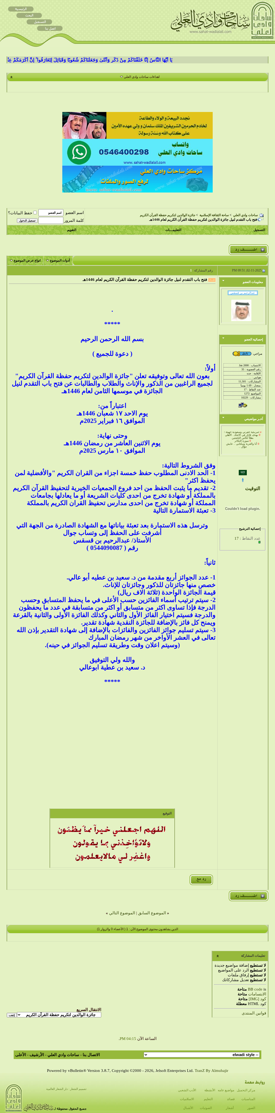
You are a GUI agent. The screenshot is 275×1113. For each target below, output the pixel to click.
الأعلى (20, 1055)
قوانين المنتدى (254, 1013)
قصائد (231, 1099)
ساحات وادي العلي (245, 215)
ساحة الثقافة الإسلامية (214, 215)
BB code (255, 989)
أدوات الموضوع (60, 260)
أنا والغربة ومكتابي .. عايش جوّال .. (241, 441)
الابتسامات (257, 994)
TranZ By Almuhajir (211, 1070)
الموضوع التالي (122, 913)
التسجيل (259, 230)
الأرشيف (37, 1055)
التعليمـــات (173, 230)
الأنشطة (209, 1090)
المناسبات (248, 1099)
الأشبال (188, 1108)
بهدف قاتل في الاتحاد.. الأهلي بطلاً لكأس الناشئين (241, 433)
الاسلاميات (187, 1099)
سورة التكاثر (241, 437)
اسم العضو (75, 213)
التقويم (71, 230)
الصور (251, 1108)
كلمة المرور (74, 220)
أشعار (230, 1108)
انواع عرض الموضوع (27, 260)
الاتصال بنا (91, 1055)
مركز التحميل (246, 1090)
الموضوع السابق (152, 913)
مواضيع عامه (226, 1090)
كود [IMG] (257, 999)
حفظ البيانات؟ (20, 213)
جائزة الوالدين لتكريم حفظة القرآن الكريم (167, 215)
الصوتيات (206, 1108)
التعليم (208, 1099)
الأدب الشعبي (187, 1090)
